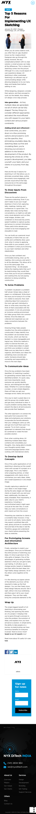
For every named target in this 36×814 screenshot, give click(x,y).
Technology (9, 30)
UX (15, 30)
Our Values (8, 786)
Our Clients (8, 789)
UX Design (21, 30)
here (6, 641)
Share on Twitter (11, 652)
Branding (22, 786)
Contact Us (8, 804)
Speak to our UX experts (13, 634)
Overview (7, 779)
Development (24, 782)
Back (8, 9)
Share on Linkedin (16, 652)
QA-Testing (23, 789)
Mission (6, 782)
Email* (17, 699)
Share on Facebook (7, 652)
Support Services (25, 792)
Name (17, 691)
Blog (5, 800)
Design (20, 29)
